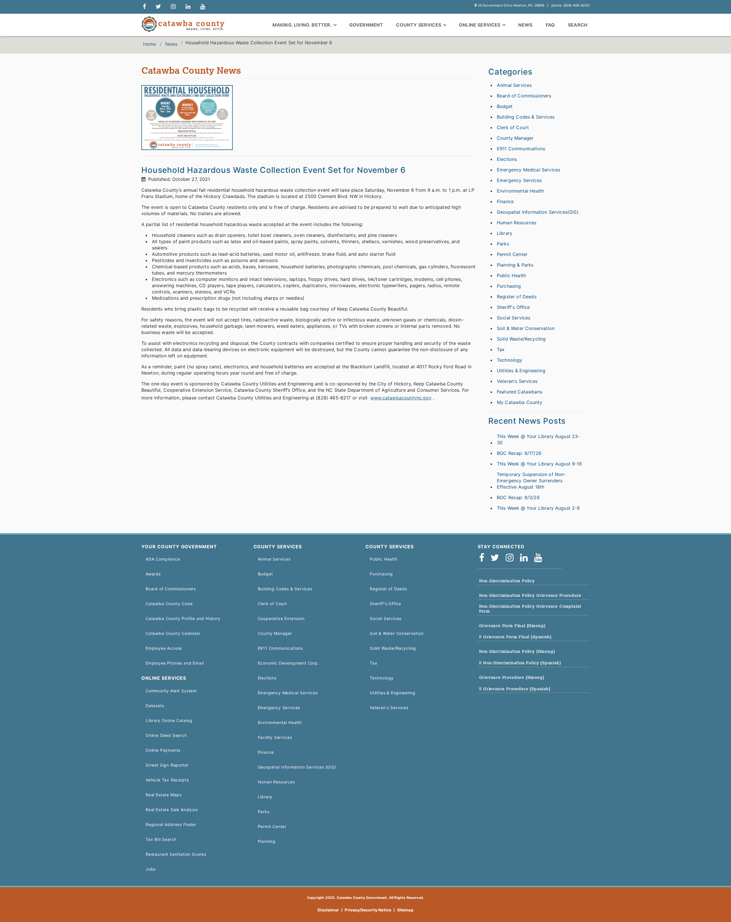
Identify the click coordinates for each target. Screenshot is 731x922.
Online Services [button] (480, 25)
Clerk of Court (513, 127)
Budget (505, 106)
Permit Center (512, 254)
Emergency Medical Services (528, 170)
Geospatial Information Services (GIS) (297, 767)
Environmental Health (520, 191)
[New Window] (144, 6)
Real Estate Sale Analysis (172, 809)
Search (577, 25)
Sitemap (405, 909)
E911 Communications (521, 148)
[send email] (158, 6)
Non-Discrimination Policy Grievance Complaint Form (530, 608)
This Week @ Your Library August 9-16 (539, 464)
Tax (501, 349)
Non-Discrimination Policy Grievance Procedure (530, 595)
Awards (153, 573)
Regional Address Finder (171, 824)
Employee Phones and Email (175, 663)
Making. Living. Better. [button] (302, 25)
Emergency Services (519, 180)
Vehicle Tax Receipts (167, 779)
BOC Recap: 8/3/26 (518, 497)
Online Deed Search (166, 735)
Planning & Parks (515, 265)
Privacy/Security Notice (368, 909)
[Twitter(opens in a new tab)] (496, 558)
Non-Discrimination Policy (507, 581)
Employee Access (164, 648)
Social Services (513, 318)
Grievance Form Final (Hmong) (512, 626)
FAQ (550, 25)
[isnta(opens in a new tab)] (511, 558)
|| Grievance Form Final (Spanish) (515, 637)
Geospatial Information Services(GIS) (538, 212)
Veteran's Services (517, 381)
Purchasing (509, 286)
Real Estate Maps (164, 794)
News (525, 25)
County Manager (515, 138)
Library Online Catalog (169, 720)
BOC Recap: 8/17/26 (519, 453)
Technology (510, 360)
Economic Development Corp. (288, 663)
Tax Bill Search (161, 839)
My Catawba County (519, 402)
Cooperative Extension (281, 618)
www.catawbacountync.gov (400, 398)
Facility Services (275, 737)
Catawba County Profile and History (183, 618)
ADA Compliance (163, 559)
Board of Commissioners (524, 96)
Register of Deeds (517, 296)
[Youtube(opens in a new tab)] (540, 558)
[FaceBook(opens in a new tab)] (483, 558)
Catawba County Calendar (173, 633)
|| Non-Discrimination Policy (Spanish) (520, 663)
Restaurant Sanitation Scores (176, 854)
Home (149, 44)
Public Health (511, 275)
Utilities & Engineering (521, 370)
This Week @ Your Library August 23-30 (538, 439)
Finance (505, 201)
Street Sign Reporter (167, 765)
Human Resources (516, 222)
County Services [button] (419, 25)
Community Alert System (171, 690)
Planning (267, 841)
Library (504, 233)
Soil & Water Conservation (526, 328)
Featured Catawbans (519, 392)
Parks (503, 244)
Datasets (155, 705)
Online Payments (163, 750)
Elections (507, 159)
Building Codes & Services (526, 117)
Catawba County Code (169, 603)
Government (366, 25)
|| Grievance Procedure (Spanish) (515, 689)
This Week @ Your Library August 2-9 (538, 508)
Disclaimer (328, 909)
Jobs (151, 869)
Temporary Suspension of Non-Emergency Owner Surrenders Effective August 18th (531, 480)
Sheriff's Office (513, 307)
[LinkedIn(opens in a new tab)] (526, 558)
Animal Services (514, 85)
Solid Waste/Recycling (521, 339)
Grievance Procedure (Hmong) (512, 677)
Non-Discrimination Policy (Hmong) (517, 651)
